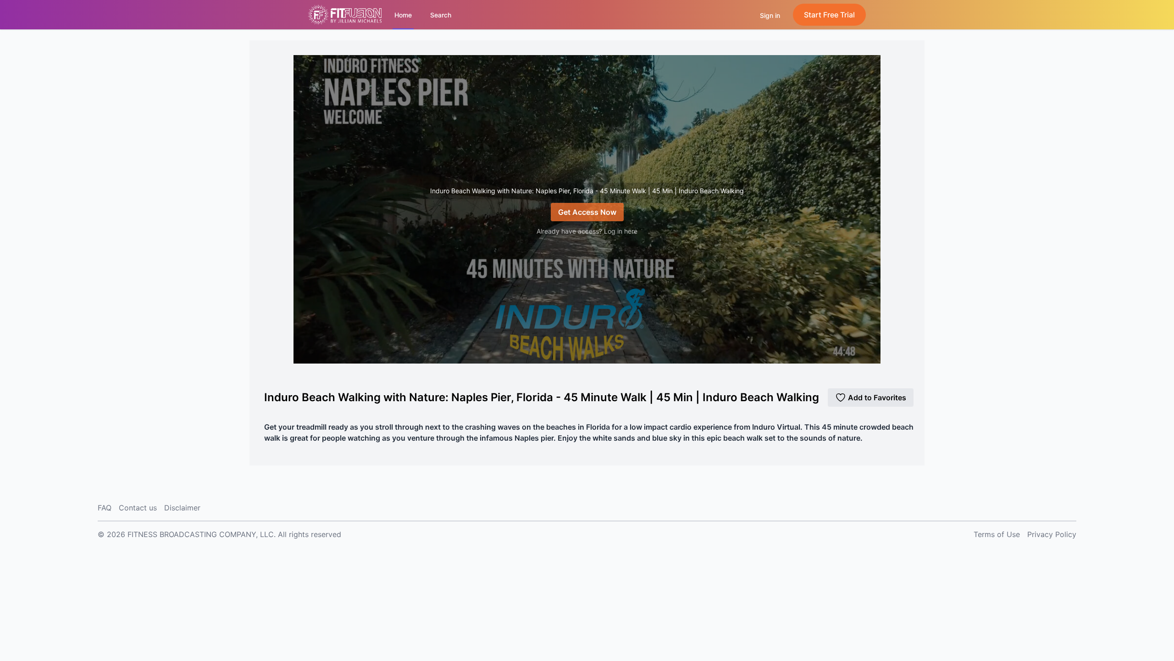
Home (403, 15)
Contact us (138, 507)
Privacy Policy (1051, 534)
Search (440, 15)
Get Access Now (587, 212)
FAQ (104, 507)
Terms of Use (997, 534)
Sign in (770, 15)
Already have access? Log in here (587, 231)
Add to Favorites (877, 397)
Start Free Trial (829, 14)
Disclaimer (182, 507)
